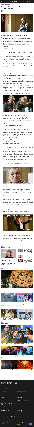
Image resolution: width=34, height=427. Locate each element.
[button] (1, 35)
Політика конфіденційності (6, 411)
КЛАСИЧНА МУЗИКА (7, 4)
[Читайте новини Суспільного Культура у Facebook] (2, 417)
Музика (12, 4)
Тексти (21, 4)
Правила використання (21, 410)
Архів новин (19, 408)
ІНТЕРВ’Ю (2, 4)
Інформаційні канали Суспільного (23, 411)
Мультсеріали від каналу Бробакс (23, 400)
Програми (3, 398)
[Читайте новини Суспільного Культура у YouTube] (4, 417)
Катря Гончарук (5, 10)
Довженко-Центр (20, 389)
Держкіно (2, 389)
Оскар (2, 392)
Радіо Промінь (3, 397)
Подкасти (19, 401)
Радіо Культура (20, 397)
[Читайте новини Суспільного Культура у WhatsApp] (14, 417)
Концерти (19, 398)
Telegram (18, 233)
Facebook (12, 233)
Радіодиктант (3, 391)
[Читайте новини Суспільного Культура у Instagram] (12, 417)
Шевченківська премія (21, 391)
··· (23, 1)
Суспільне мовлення (5, 410)
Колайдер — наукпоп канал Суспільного (8, 401)
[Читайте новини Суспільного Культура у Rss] (9, 417)
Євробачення (19, 388)
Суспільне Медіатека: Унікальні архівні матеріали (8, 404)
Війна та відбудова (15, 1)
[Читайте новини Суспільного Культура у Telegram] (7, 417)
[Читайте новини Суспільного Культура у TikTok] (17, 417)
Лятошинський (9, 154)
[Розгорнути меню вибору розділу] (10, 1)
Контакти (2, 408)
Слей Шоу (3, 400)
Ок (30, 423)
